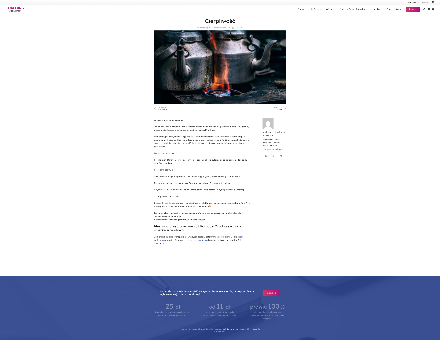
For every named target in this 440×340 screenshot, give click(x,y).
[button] (305, 9)
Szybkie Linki (221, 331)
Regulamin (256, 329)
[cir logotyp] (14, 9)
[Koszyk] (433, 2)
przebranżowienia (199, 240)
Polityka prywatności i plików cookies (236, 329)
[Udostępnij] (266, 156)
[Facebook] (424, 9)
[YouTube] (433, 9)
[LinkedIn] (429, 9)
